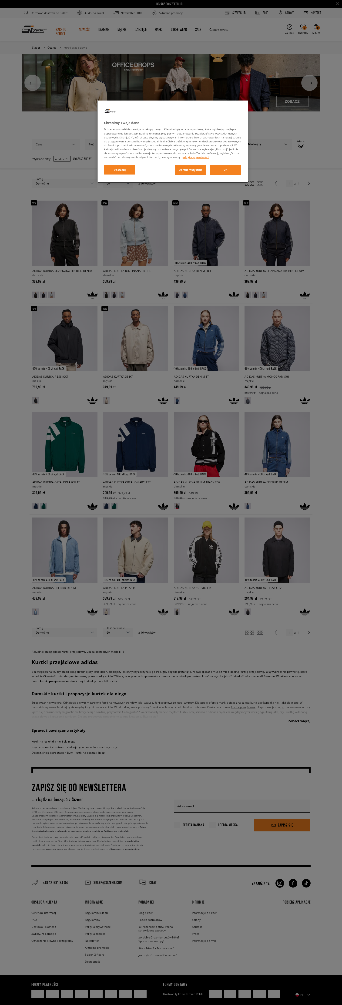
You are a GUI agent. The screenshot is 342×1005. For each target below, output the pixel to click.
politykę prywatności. (195, 157)
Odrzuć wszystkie (191, 169)
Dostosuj (120, 169)
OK (226, 169)
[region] (172, 142)
